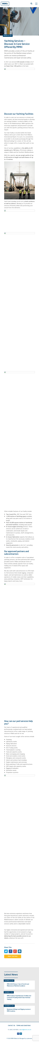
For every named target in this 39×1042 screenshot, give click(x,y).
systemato (29, 1038)
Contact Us (11, 1025)
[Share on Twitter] (6, 951)
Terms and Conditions (23, 1025)
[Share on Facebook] (10, 951)
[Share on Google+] (15, 951)
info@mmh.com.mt (26, 1029)
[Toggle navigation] (36, 4)
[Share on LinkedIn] (19, 951)
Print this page (13, 956)
